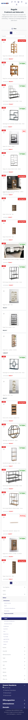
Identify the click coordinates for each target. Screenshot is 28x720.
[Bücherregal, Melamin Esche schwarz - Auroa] (14, 92)
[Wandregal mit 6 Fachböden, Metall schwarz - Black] (14, 364)
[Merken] (4, 42)
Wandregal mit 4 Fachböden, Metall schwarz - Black (13, 123)
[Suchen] (11, 2)
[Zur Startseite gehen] (5, 3)
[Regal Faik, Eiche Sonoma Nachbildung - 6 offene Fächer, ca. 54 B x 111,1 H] (14, 183)
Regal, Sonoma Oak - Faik (8, 214)
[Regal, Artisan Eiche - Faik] (14, 228)
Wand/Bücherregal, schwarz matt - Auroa (11, 463)
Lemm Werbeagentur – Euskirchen (14, 714)
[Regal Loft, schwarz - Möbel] (14, 138)
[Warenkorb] (18, 2)
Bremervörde (8, 695)
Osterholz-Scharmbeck (10, 690)
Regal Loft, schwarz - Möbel (8, 146)
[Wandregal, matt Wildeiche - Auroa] (14, 432)
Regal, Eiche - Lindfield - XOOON (10, 350)
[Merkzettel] (15, 2)
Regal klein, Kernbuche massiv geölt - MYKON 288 (13, 78)
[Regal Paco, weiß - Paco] (14, 296)
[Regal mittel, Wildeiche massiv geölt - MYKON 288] (14, 47)
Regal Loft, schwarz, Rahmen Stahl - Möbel (12, 169)
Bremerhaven (8, 693)
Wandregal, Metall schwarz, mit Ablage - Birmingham (14, 259)
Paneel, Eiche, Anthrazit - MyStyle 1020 (11, 417)
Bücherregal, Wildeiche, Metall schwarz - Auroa (12, 508)
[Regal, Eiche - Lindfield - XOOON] (14, 341)
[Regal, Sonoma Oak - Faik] (14, 206)
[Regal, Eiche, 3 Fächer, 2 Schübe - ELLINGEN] (14, 545)
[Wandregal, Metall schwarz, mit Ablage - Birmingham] (14, 251)
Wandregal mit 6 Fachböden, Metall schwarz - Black (13, 372)
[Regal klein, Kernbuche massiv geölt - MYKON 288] (14, 70)
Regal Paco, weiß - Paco (8, 304)
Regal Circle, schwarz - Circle (9, 327)
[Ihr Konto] (16, 4)
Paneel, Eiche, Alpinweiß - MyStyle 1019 (11, 531)
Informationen (8, 704)
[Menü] (26, 3)
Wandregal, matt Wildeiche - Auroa (10, 440)
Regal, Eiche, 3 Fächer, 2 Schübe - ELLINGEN (12, 553)
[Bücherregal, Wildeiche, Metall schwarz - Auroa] (14, 500)
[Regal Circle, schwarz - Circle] (14, 319)
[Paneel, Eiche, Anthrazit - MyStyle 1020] (14, 409)
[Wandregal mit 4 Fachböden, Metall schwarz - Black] (14, 115)
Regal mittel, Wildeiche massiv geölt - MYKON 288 (13, 56)
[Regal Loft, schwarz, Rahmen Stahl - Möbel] (14, 160)
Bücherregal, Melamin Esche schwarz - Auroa (12, 101)
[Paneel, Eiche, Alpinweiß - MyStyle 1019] (14, 522)
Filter (15, 28)
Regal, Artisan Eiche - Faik (8, 236)
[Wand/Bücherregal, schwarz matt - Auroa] (14, 454)
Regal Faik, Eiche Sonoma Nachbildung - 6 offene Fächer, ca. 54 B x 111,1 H (13, 192)
